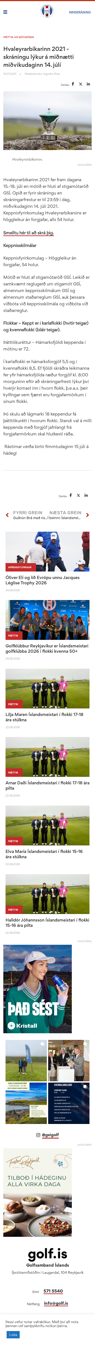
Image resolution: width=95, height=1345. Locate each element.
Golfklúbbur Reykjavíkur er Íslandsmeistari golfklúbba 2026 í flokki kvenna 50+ (47, 648)
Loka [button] (13, 1334)
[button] (26, 1060)
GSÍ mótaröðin (24, 37)
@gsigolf (50, 1134)
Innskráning (80, 12)
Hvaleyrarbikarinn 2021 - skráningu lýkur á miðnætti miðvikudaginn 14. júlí (38, 56)
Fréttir (8, 37)
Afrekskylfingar (19, 567)
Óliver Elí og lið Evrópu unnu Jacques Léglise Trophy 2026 (43, 580)
